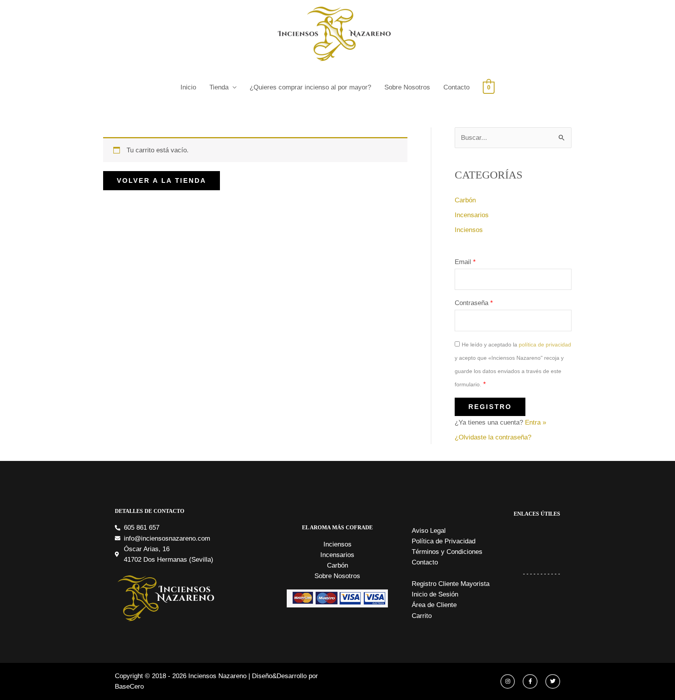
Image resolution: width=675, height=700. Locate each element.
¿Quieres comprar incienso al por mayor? (310, 87)
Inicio (188, 87)
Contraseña (474, 303)
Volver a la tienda (161, 180)
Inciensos (469, 230)
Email (465, 262)
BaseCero (129, 686)
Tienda (219, 87)
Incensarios (472, 215)
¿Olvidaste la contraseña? (493, 437)
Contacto (456, 87)
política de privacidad (545, 344)
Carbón (465, 200)
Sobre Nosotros (407, 87)
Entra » (535, 422)
